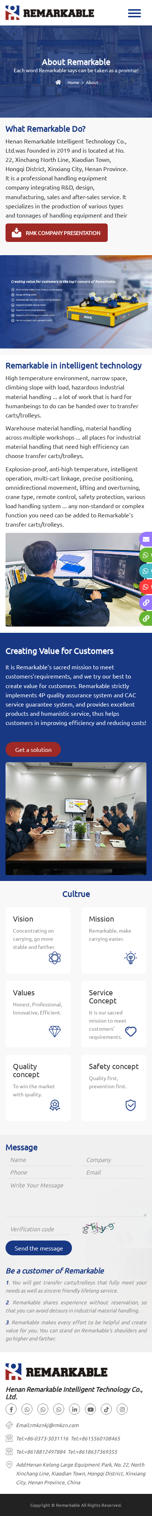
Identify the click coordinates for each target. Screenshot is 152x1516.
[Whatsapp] (26, 1409)
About (92, 82)
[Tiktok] (106, 1409)
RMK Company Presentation (63, 232)
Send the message (39, 1248)
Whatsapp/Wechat (151, 555)
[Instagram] (122, 1409)
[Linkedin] (74, 1409)
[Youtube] (90, 1409)
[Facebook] (11, 1409)
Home (73, 82)
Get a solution (33, 749)
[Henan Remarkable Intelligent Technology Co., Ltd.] (50, 11)
